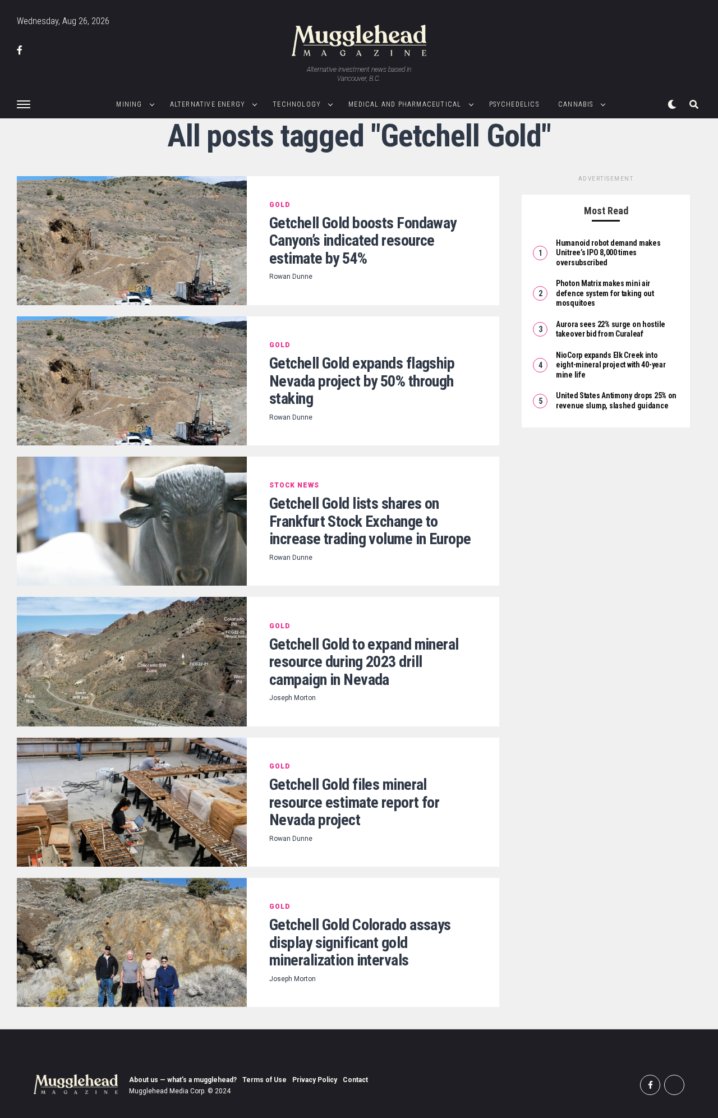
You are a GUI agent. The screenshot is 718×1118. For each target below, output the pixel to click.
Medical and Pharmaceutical (404, 104)
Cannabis (575, 104)
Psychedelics (514, 104)
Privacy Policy (314, 1080)
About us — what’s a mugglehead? (183, 1080)
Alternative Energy (208, 104)
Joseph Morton (292, 698)
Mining (129, 104)
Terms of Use (264, 1080)
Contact (355, 1080)
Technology (297, 104)
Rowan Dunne (290, 276)
